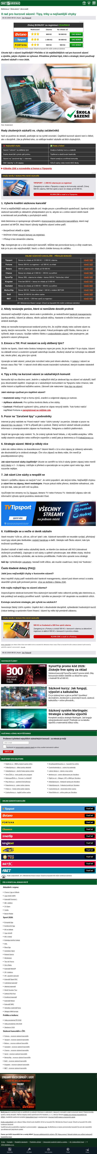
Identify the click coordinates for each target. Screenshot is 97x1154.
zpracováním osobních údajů (25, 747)
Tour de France (9, 961)
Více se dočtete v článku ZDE (52, 582)
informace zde (42, 1127)
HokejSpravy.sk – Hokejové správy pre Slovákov (64, 782)
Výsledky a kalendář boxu (12, 1008)
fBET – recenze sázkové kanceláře (15, 1068)
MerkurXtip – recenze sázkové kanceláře (17, 1057)
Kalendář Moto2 (9, 1001)
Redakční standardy (21, 1142)
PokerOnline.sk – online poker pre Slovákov (63, 792)
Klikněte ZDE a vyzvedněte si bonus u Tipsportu (27, 168)
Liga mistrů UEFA (9, 896)
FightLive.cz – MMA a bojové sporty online (18, 764)
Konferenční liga (9, 926)
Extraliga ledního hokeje (12, 940)
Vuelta (6, 910)
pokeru (75, 361)
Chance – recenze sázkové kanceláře (16, 1050)
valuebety (26, 562)
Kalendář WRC (9, 1004)
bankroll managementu (80, 314)
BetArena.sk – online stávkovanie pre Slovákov (64, 775)
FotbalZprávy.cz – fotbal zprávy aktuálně (18, 767)
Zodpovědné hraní (31, 1117)
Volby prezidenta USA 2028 (13, 1024)
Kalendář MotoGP (10, 969)
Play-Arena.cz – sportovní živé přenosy (17, 782)
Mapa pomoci (62, 1134)
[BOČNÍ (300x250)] (17, 1109)
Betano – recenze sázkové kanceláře (16, 1043)
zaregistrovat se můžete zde (36, 410)
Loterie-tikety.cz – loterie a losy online (61, 771)
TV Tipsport (31, 493)
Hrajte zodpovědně (5, 644)
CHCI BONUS (76, 34)
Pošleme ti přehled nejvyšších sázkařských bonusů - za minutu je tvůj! (34, 739)
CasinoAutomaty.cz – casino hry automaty (62, 767)
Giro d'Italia (8, 965)
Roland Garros (9, 954)
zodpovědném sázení (58, 334)
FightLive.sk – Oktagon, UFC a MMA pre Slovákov (65, 778)
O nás (3, 1142)
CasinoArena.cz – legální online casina (18, 792)
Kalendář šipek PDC (11, 979)
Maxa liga (7, 947)
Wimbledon (8, 958)
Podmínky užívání (35, 1142)
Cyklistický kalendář (10, 983)
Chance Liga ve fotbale (11, 892)
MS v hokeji (8, 937)
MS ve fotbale (8, 929)
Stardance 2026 (9, 1027)
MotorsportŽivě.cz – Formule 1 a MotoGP (18, 778)
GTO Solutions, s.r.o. (7, 1145)
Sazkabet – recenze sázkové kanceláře (17, 1047)
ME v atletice (8, 903)
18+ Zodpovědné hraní (76, 1142)
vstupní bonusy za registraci (31, 235)
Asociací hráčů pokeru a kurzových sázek (62, 1117)
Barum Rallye (8, 914)
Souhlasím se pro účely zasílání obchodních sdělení (33, 747)
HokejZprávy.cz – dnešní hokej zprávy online (19, 771)
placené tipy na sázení (11, 425)
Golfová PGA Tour (10, 994)
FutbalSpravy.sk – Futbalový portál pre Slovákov (64, 785)
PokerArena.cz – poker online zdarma (17, 785)
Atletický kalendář (10, 986)
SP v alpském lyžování (11, 976)
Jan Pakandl (26, 18)
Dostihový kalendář (10, 997)
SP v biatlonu (8, 972)
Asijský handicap (40, 540)
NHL (5, 944)
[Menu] (94, 3)
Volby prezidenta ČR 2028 (12, 1020)
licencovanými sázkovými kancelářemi (60, 221)
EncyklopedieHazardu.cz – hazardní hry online (64, 764)
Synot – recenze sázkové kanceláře (15, 1054)
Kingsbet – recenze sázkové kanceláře (16, 1065)
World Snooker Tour (10, 990)
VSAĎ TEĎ (88, 260)
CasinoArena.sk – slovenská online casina (62, 789)
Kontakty (10, 1142)
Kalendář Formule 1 (10, 899)
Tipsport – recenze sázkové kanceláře (16, 1040)
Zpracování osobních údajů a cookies (55, 1142)
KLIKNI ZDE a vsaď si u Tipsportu (63, 194)
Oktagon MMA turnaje (11, 1011)
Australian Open (9, 951)
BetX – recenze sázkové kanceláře (15, 1061)
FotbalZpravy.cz (85, 438)
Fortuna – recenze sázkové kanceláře (16, 1036)
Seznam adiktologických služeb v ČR (45, 1134)
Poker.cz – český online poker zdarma (17, 789)
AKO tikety (6, 465)
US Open (7, 906)
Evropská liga (8, 922)
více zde (23, 647)
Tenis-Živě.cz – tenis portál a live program (18, 775)
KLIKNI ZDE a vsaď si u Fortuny (64, 637)
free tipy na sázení (73, 386)
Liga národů (8, 933)
